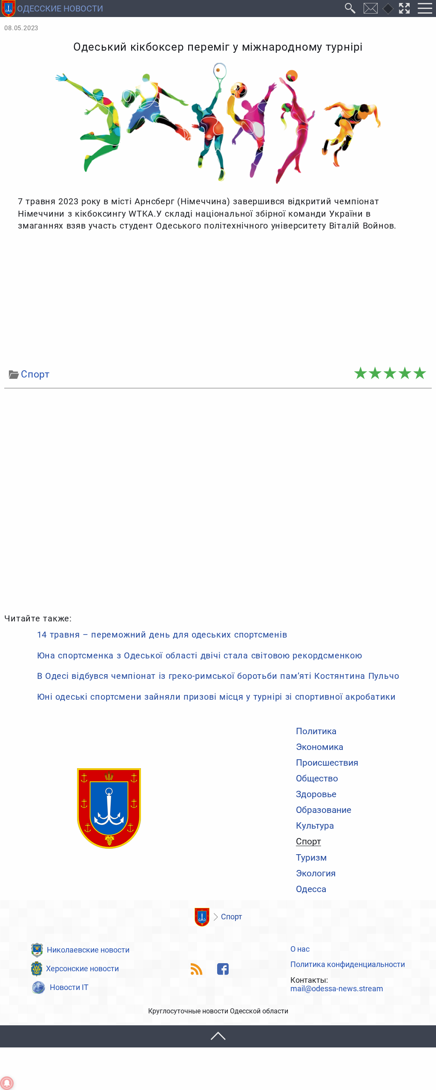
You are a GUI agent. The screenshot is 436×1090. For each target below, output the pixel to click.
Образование (323, 809)
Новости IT (69, 987)
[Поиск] (350, 8)
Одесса (311, 888)
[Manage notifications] (7, 1083)
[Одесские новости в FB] (222, 969)
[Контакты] (370, 8)
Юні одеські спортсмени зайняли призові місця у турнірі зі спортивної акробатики (216, 697)
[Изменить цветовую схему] (388, 8)
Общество (317, 778)
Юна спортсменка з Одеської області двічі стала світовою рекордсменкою (199, 655)
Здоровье (316, 794)
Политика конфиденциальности (347, 965)
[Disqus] (218, 499)
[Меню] (424, 8)
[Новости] (201, 917)
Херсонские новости (82, 968)
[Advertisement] (218, 299)
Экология (316, 873)
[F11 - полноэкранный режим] (404, 8)
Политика (316, 731)
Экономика (319, 746)
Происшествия (327, 762)
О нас (300, 949)
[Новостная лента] (196, 969)
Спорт (308, 841)
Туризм (311, 857)
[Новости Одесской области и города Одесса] (109, 809)
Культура (315, 825)
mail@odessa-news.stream (336, 989)
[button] (218, 1036)
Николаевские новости (88, 950)
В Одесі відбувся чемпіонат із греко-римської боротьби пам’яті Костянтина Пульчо (218, 676)
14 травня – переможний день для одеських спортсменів (162, 634)
